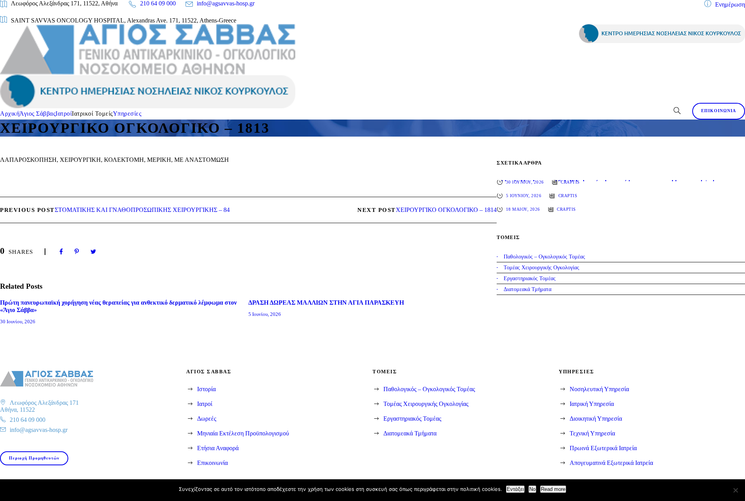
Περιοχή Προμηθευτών (34, 458)
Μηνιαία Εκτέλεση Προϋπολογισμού (243, 433)
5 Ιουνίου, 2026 (264, 314)
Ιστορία (206, 389)
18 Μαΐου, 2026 (523, 209)
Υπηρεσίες (127, 113)
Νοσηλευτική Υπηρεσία (599, 389)
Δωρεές (206, 418)
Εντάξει (515, 489)
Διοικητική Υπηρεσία (596, 418)
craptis (570, 182)
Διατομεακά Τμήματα (410, 433)
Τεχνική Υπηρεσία (592, 433)
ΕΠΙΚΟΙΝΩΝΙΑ (718, 110)
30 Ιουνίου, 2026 (17, 321)
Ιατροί (63, 113)
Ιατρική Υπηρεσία (592, 403)
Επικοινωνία (212, 462)
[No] (735, 490)
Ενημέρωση (730, 4)
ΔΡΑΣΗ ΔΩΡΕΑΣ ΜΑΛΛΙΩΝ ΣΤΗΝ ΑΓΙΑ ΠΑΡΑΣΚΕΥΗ (326, 302)
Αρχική (9, 113)
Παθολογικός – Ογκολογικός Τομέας (429, 389)
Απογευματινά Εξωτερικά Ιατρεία (611, 462)
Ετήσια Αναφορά (218, 448)
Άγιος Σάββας (37, 113)
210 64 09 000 (158, 3)
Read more (553, 489)
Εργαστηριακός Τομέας (412, 418)
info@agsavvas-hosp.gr (226, 3)
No (532, 489)
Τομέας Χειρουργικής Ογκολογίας (425, 403)
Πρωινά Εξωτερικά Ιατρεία (603, 448)
